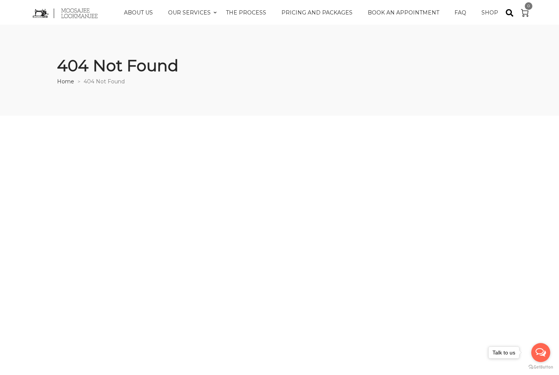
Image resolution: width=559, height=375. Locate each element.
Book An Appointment (403, 12)
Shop (489, 12)
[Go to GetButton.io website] (541, 367)
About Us (138, 12)
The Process (246, 12)
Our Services (189, 12)
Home (65, 81)
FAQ (460, 12)
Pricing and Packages (317, 12)
